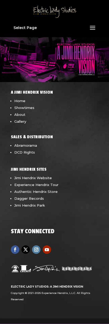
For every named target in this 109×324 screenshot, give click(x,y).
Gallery (20, 121)
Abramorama (25, 145)
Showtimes (24, 108)
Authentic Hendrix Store (36, 191)
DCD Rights (24, 152)
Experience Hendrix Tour (36, 185)
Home (19, 101)
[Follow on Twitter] (25, 249)
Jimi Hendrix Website (33, 178)
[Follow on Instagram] (36, 249)
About (19, 114)
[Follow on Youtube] (47, 249)
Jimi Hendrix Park (29, 205)
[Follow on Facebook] (15, 249)
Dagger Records (29, 198)
